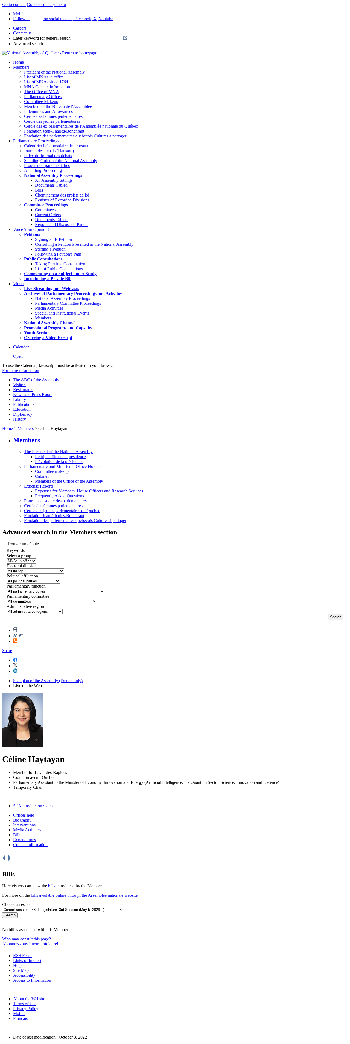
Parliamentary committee (28, 596)
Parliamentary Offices (43, 96)
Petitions (32, 234)
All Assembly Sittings (53, 180)
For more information (20, 370)
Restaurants (23, 389)
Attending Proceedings (43, 170)
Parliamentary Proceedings (36, 141)
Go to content (14, 4)
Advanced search (28, 43)
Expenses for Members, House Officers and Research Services (89, 491)
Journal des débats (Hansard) (49, 150)
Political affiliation (22, 576)
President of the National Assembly (54, 72)
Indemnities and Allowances (48, 111)
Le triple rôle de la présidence (60, 456)
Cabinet (41, 476)
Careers (19, 28)
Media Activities (49, 308)
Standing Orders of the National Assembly (60, 160)
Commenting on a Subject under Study (60, 273)
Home (18, 62)
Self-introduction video (33, 805)
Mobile (19, 1013)
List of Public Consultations (59, 268)
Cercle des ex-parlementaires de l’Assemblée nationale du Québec (81, 126)
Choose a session (17, 904)
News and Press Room (32, 394)
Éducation (22, 409)
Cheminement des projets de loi (62, 195)
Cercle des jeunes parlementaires (52, 121)
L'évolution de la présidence (59, 461)
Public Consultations (43, 259)
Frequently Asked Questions (59, 496)
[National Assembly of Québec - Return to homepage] (49, 53)
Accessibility (24, 975)
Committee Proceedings (46, 205)
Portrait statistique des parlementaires (56, 500)
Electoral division (22, 566)
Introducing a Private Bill (47, 278)
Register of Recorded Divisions (62, 200)
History (19, 419)
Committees (45, 209)
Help (17, 965)
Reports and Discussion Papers (61, 224)
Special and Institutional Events (62, 313)
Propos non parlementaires (47, 165)
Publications (23, 404)
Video (18, 283)
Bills (39, 190)
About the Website (29, 998)
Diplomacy (22, 414)
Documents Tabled (51, 185)
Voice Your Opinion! (31, 229)
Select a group (19, 555)
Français (20, 1018)
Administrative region (25, 606)
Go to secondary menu (46, 4)
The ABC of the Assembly (36, 379)
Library (19, 399)
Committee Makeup (41, 101)
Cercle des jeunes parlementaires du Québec (62, 510)
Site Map (21, 970)
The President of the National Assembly (58, 451)
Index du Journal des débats (48, 155)
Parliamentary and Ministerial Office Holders (62, 466)
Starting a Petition (50, 249)
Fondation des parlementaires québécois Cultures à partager (75, 136)
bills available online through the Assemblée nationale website (84, 895)
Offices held (23, 815)
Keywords (16, 550)
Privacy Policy (25, 1008)
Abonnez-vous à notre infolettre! (30, 944)
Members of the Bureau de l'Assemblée (58, 106)
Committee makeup (52, 471)
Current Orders (48, 214)
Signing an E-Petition (53, 239)
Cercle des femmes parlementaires (53, 116)
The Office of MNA (41, 91)
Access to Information (32, 980)
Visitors (19, 384)
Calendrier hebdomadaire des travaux (56, 145)
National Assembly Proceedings (62, 298)
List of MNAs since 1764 (46, 82)
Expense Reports (38, 486)
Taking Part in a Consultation (60, 264)
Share (7, 650)
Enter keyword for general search (42, 38)
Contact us (22, 33)
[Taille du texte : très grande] (21, 636)
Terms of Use (24, 1003)
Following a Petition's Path (58, 254)
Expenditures (24, 839)
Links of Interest (27, 960)
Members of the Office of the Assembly (69, 481)
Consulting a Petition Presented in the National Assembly (84, 244)
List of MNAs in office (44, 77)
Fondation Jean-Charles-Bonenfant (54, 131)
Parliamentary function (26, 586)
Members (21, 67)
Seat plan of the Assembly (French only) (48, 680)
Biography (22, 820)
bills (51, 886)
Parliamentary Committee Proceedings (68, 303)
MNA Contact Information (47, 86)
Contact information (30, 844)
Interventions (24, 825)
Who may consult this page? (26, 939)
